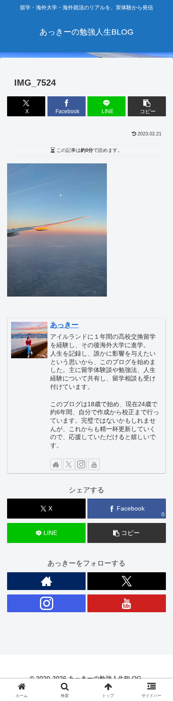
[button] (147, 106)
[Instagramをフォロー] (81, 464)
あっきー (64, 325)
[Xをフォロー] (69, 464)
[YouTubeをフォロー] (94, 464)
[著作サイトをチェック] (56, 464)
